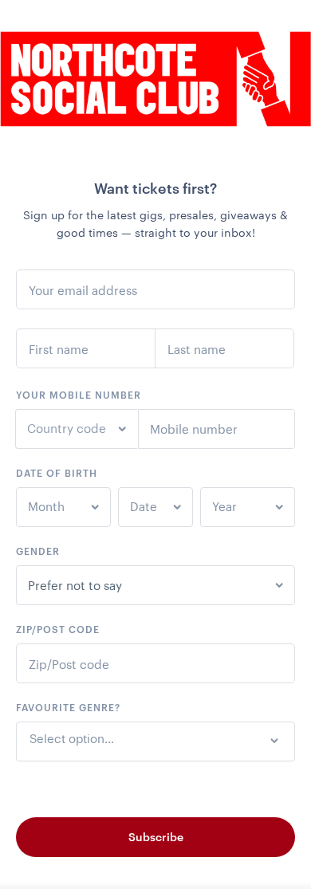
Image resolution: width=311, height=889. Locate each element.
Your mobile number (78, 394)
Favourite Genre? (68, 707)
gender (38, 551)
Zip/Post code (58, 629)
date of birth (56, 473)
